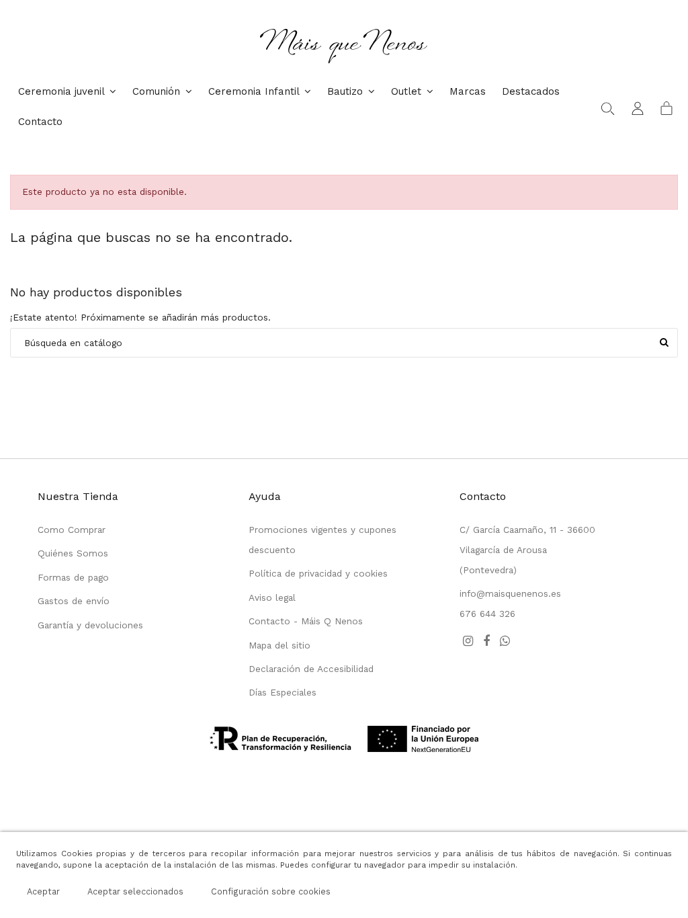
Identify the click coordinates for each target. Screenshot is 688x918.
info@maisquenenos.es (510, 593)
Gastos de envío (74, 600)
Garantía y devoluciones (90, 625)
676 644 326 (487, 613)
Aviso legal (272, 597)
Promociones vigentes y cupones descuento (322, 539)
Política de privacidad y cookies (318, 573)
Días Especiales (282, 692)
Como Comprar (71, 529)
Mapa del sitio (279, 645)
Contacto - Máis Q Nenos (306, 621)
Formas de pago (73, 577)
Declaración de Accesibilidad (311, 668)
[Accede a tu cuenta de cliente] (637, 107)
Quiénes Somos (73, 553)
